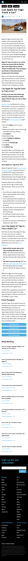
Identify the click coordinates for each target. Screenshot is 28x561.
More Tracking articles (14, 335)
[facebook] (17, 16)
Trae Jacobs (8, 16)
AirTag (4, 6)
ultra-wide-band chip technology (16, 264)
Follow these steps (15, 119)
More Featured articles (14, 331)
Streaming (9, 363)
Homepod (8, 387)
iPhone (8, 350)
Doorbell (4, 413)
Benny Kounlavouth (7, 390)
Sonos (14, 387)
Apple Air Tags (6, 104)
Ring (9, 413)
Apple (9, 6)
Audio (3, 387)
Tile (3, 425)
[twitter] (19, 16)
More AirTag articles (14, 324)
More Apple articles (14, 328)
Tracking (16, 6)
